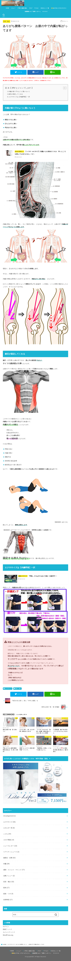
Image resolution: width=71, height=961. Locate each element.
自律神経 (8, 899)
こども (7, 834)
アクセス (36, 8)
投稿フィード (7, 929)
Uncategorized (9, 816)
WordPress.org (8, 935)
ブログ (30, 8)
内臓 (6, 863)
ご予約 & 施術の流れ (22, 8)
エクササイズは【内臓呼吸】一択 (19, 97)
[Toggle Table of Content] (64, 88)
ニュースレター (10, 846)
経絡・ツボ (8, 893)
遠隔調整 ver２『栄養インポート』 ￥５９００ (36, 11)
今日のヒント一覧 (45, 8)
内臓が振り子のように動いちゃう (19, 91)
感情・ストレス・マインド (14, 870)
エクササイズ (8, 688)
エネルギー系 (9, 828)
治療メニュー (9, 876)
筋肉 (6, 887)
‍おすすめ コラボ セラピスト (59, 8)
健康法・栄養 (9, 858)
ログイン (6, 926)
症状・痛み (6, 21)
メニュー (13, 8)
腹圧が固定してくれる (16, 94)
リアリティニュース (11, 852)
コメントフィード (9, 932)
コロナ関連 (8, 840)
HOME (7, 8)
